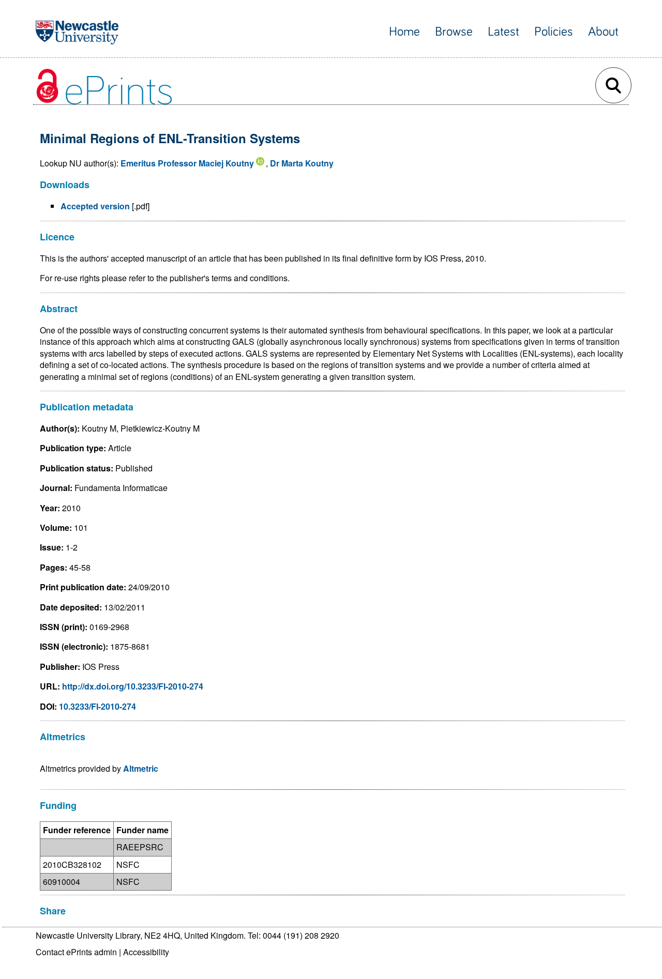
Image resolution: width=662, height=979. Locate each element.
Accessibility (146, 952)
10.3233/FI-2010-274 (97, 706)
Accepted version (95, 206)
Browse (454, 31)
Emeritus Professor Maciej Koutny (187, 163)
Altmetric (140, 768)
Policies (553, 31)
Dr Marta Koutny (302, 163)
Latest (503, 31)
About (603, 31)
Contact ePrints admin (76, 952)
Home (404, 31)
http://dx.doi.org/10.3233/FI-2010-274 (132, 686)
